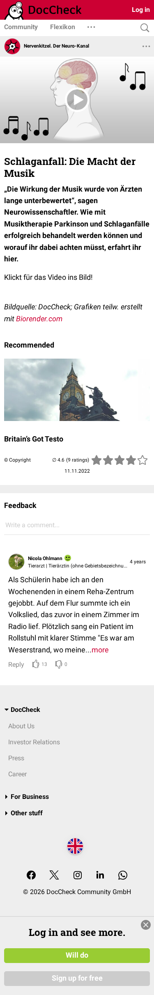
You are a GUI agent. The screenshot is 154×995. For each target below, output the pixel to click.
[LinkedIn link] (100, 876)
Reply (16, 664)
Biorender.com (39, 318)
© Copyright (17, 460)
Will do (77, 955)
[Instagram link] (77, 876)
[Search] (143, 28)
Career (17, 774)
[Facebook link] (31, 876)
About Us (21, 726)
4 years (138, 562)
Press (16, 758)
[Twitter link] (54, 876)
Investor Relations (34, 742)
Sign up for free (77, 978)
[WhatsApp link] (122, 876)
